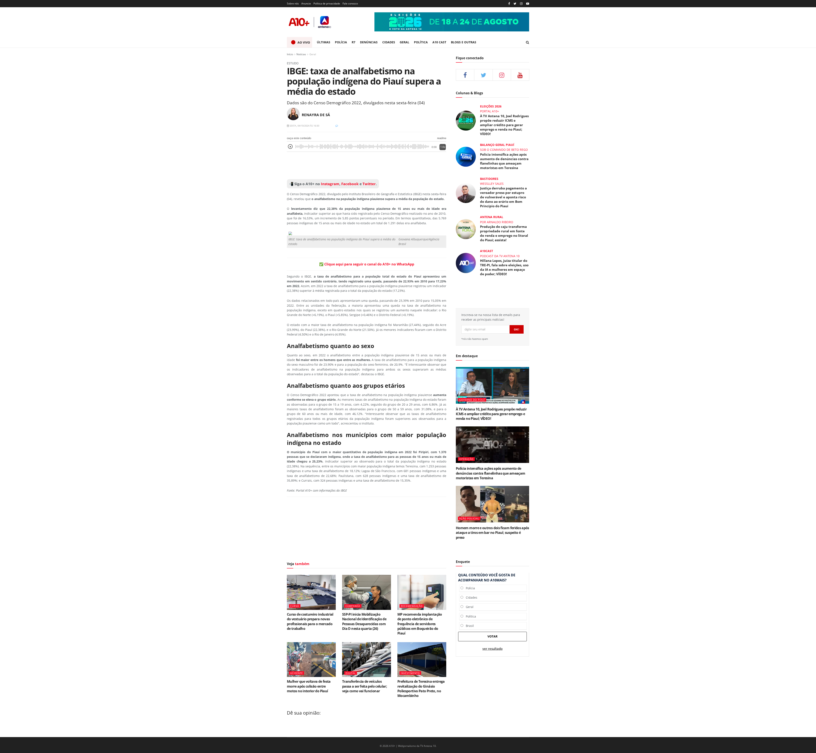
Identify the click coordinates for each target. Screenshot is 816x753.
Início (290, 54)
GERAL (404, 42)
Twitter (369, 183)
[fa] (520, 75)
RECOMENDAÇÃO (412, 606)
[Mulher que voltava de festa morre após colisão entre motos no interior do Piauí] (311, 659)
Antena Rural (491, 217)
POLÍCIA (341, 42)
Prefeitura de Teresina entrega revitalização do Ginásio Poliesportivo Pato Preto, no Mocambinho (421, 688)
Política (469, 616)
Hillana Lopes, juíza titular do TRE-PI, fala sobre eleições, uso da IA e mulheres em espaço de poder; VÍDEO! (504, 267)
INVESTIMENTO (410, 673)
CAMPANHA (353, 606)
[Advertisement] (366, 165)
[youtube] (527, 3)
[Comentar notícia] (337, 125)
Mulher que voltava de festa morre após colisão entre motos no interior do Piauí (309, 686)
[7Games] (451, 21)
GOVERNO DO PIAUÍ (472, 399)
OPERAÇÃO (466, 459)
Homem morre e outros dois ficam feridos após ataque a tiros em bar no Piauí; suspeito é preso (492, 533)
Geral (312, 54)
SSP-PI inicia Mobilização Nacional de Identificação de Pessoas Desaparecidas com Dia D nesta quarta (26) (364, 621)
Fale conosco (350, 3)
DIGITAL (351, 673)
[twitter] (515, 3)
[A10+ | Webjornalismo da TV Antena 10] (310, 22)
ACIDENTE (296, 673)
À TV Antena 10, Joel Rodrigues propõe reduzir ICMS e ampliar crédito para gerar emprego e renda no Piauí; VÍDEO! (504, 125)
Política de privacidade (326, 3)
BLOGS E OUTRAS (463, 42)
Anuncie (306, 3)
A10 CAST (439, 42)
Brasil (468, 626)
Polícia (469, 588)
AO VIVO (304, 42)
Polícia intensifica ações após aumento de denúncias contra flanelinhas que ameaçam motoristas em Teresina (504, 161)
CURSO (294, 606)
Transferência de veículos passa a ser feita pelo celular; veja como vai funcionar (364, 686)
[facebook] (465, 75)
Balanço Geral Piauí (497, 145)
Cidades (470, 597)
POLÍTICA (421, 42)
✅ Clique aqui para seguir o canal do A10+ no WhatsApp (366, 264)
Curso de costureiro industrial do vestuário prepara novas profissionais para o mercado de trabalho (310, 621)
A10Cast (486, 251)
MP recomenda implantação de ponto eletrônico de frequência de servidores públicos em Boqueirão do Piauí (419, 624)
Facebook (350, 183)
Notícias (301, 54)
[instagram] (521, 3)
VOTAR (492, 636)
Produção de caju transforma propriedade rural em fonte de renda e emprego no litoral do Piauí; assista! (504, 233)
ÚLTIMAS (323, 42)
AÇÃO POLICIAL (469, 518)
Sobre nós (293, 3)
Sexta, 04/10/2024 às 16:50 (304, 125)
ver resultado (492, 648)
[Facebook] (509, 3)
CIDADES (388, 42)
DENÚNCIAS (369, 42)
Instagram (329, 183)
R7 (353, 42)
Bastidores (489, 179)
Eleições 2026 (491, 106)
